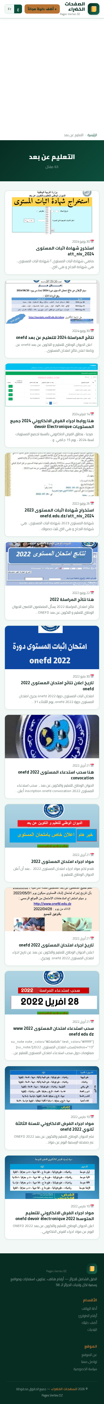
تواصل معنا (89, 1361)
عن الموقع (89, 1354)
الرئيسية (92, 135)
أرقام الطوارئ (88, 1315)
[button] (52, 212)
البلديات (92, 1329)
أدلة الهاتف (89, 1308)
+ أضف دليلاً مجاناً (42, 9)
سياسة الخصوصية (85, 1369)
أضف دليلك (89, 1322)
